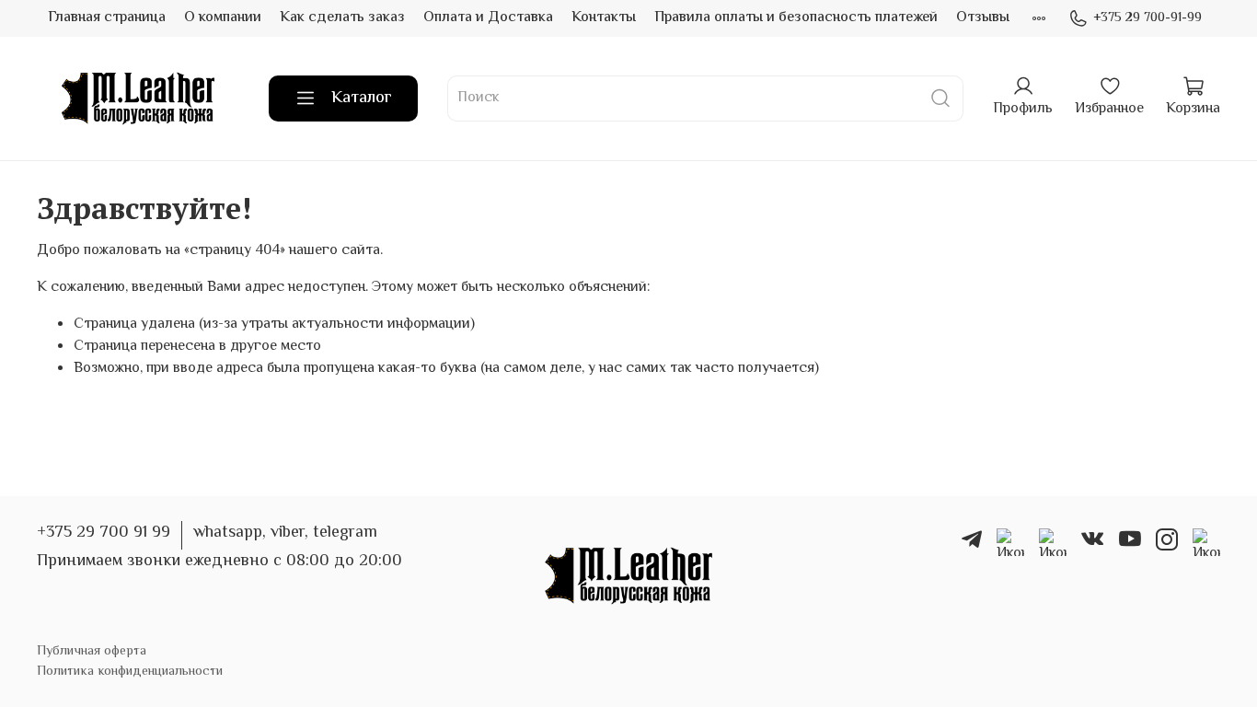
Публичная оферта (91, 651)
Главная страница (107, 17)
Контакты (603, 17)
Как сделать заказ (342, 17)
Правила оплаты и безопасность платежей (796, 17)
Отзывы (982, 17)
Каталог (361, 98)
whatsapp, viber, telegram (285, 533)
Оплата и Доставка (488, 17)
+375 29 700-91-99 (1147, 19)
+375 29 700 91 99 (103, 533)
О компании (222, 17)
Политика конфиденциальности (130, 671)
